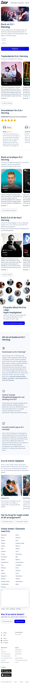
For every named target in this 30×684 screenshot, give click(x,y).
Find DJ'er (3, 651)
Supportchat (18, 651)
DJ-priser (3, 660)
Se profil (3, 98)
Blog (2, 649)
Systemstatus (18, 654)
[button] (7, 103)
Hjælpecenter (18, 649)
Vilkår (15, 682)
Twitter (5, 638)
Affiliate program (5, 662)
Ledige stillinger (19, 658)
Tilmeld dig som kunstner (17, 3)
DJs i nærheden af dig (6, 658)
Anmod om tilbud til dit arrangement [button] (14, 323)
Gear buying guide (5, 654)
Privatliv (21, 682)
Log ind (27, 3)
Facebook (5, 640)
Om (16, 656)
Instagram (5, 642)
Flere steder (18, 634)
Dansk (4, 632)
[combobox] (8, 40)
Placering (4, 38)
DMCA (27, 682)
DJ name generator (6, 656)
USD (3, 635)
